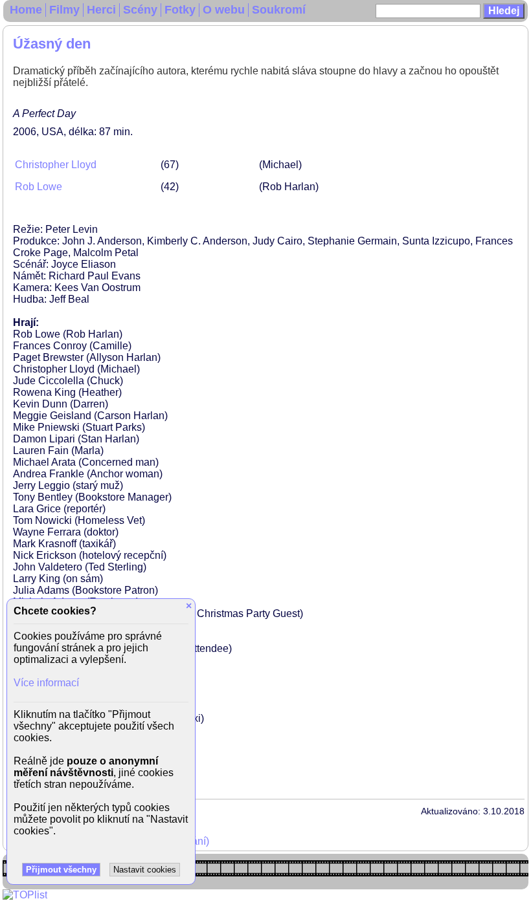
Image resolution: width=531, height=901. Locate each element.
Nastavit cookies (144, 869)
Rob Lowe (38, 186)
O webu (224, 9)
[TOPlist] (25, 894)
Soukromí (279, 9)
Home (26, 9)
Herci (101, 9)
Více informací (46, 682)
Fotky (180, 9)
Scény (140, 9)
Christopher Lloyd (55, 164)
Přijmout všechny (61, 869)
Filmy (64, 9)
